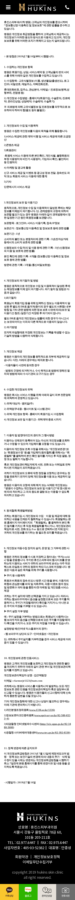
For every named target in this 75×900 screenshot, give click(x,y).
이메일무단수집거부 (37, 861)
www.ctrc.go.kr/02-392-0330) (54, 732)
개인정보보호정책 (47, 856)
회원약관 (21, 856)
